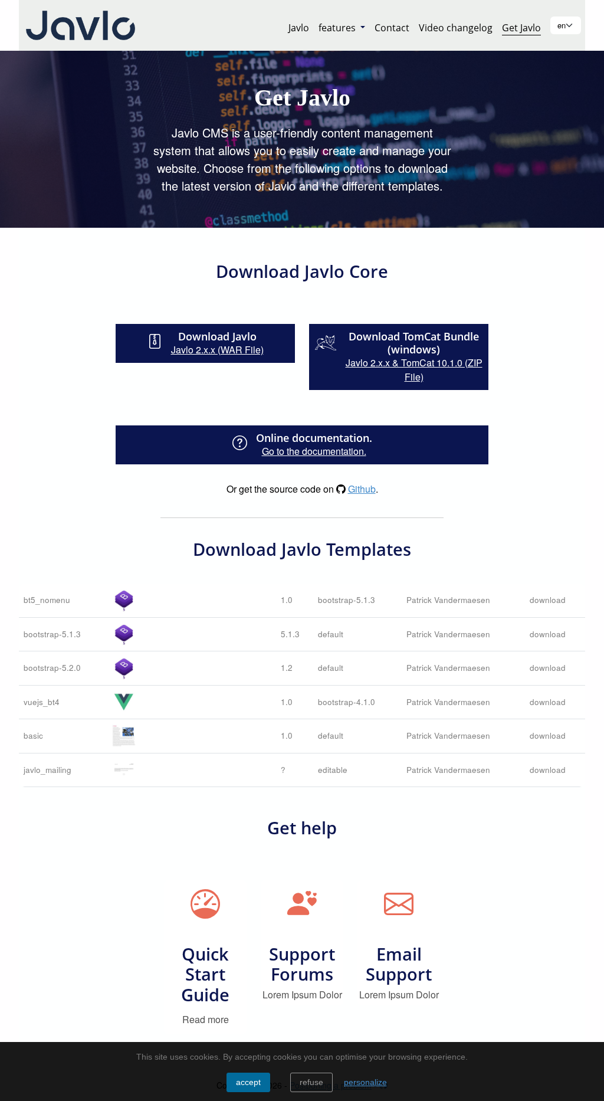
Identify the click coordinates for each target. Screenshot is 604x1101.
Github (362, 489)
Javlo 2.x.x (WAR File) (217, 349)
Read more (205, 1019)
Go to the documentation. (314, 451)
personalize (365, 1082)
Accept (248, 1082)
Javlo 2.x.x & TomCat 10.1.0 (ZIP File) (414, 370)
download (548, 599)
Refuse (311, 1082)
